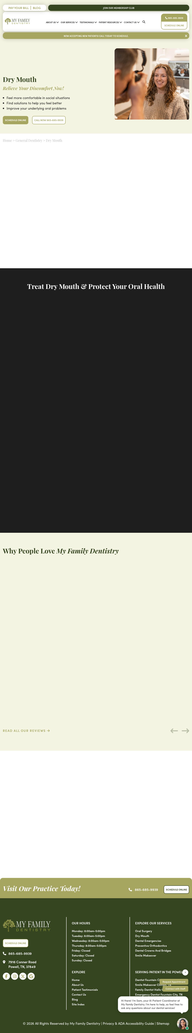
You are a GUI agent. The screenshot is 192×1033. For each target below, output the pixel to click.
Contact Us (130, 22)
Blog (37, 8)
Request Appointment (174, 981)
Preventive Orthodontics (151, 945)
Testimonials (87, 22)
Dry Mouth (142, 936)
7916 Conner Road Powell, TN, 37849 (22, 964)
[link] (6, 976)
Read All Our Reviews (25, 730)
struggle (87, 179)
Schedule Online (174, 25)
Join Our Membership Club (118, 7)
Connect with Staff (175, 988)
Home (7, 141)
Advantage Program (119, 229)
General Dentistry (29, 141)
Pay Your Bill (18, 8)
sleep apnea (155, 196)
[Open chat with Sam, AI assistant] (182, 1023)
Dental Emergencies (148, 941)
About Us (51, 22)
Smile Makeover (145, 955)
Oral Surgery (143, 931)
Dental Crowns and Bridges (153, 950)
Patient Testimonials (85, 989)
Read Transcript (89, 264)
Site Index (78, 1004)
